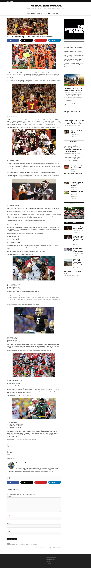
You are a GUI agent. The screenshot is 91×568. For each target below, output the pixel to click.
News (53, 13)
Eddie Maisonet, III (74, 169)
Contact (11, 1)
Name (8, 515)
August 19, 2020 (78, 125)
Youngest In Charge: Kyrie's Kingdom (78, 227)
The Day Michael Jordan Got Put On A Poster (77, 166)
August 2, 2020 (73, 136)
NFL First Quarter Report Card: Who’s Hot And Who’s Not (78, 250)
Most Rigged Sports (50, 559)
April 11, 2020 (73, 171)
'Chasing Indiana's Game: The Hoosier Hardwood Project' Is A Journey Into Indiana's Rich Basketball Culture (74, 122)
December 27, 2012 (75, 275)
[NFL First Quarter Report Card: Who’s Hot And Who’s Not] (68, 248)
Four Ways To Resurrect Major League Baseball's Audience (73, 89)
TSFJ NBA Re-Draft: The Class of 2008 (73, 104)
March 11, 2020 (74, 176)
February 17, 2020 (74, 189)
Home (28, 13)
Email (8, 523)
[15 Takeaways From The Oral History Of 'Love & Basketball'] (66, 183)
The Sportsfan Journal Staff (69, 92)
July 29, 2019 (73, 198)
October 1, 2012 (76, 255)
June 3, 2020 (78, 217)
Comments (74, 222)
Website (8, 531)
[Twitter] (7, 478)
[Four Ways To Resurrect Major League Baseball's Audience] (74, 80)
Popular (67, 222)
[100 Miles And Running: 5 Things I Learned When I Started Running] (68, 259)
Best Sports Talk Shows (51, 557)
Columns (39, 13)
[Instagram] (9, 478)
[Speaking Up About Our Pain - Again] (74, 213)
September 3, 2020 (78, 92)
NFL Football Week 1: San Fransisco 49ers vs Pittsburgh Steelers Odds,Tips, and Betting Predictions (73, 65)
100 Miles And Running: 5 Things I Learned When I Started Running (78, 262)
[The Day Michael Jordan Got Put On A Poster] (66, 167)
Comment (9, 496)
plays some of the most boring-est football (36, 170)
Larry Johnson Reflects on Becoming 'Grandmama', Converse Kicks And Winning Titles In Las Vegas (73, 148)
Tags (81, 222)
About (8, 1)
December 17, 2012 (77, 232)
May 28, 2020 (77, 153)
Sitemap (48, 561)
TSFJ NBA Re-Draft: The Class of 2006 (77, 131)
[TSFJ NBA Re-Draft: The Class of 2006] (66, 132)
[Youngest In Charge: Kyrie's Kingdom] (68, 227)
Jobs (57, 13)
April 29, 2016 (76, 267)
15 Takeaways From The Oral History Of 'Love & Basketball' (77, 184)
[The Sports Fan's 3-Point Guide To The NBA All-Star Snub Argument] (68, 236)
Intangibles (47, 13)
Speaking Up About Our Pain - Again (74, 215)
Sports (33, 13)
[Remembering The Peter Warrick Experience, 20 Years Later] (66, 192)
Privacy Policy (49, 563)
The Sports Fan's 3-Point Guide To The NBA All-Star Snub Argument (78, 238)
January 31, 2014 (76, 244)
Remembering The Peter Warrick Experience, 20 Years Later (77, 193)
